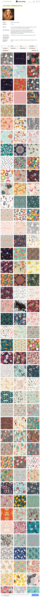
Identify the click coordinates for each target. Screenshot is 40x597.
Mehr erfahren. (6, 595)
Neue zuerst (5, 48)
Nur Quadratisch (5, 50)
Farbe (21, 46)
